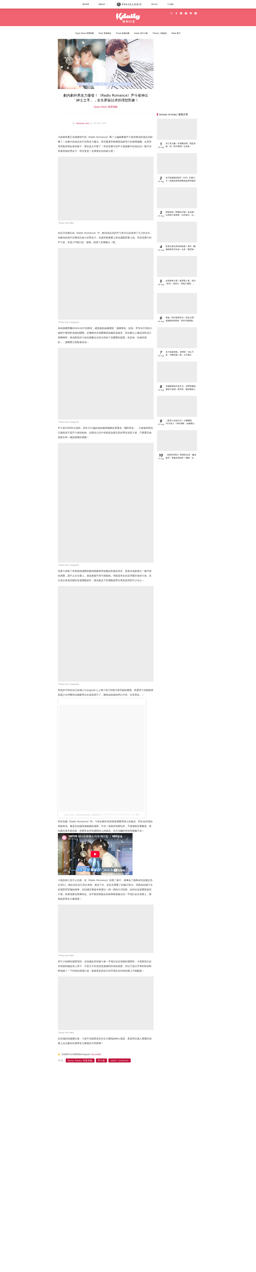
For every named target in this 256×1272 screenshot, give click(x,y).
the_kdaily (96, 1054)
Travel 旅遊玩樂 (122, 33)
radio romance (119, 1060)
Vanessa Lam (83, 123)
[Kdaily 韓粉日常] (128, 18)
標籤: (61, 1060)
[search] (171, 13)
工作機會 (170, 4)
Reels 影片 (176, 33)
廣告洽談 (154, 4)
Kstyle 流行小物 (141, 33)
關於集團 (86, 4)
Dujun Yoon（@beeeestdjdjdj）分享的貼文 (82, 814)
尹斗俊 (101, 1060)
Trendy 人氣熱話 (160, 33)
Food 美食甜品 (105, 33)
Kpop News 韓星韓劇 (84, 33)
